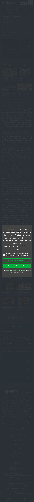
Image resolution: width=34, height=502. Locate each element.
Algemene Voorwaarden (17, 271)
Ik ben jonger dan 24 (17, 260)
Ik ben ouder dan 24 (17, 266)
